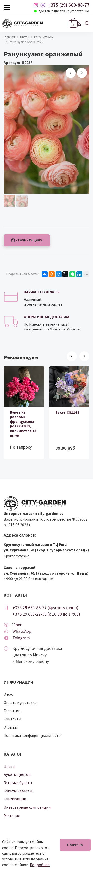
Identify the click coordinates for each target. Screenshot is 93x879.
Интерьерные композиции (27, 807)
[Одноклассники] (52, 274)
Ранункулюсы (44, 37)
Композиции (15, 799)
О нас (8, 694)
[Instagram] (37, 5)
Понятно (75, 844)
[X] (65, 274)
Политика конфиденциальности (32, 735)
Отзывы (11, 727)
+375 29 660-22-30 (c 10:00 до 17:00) (46, 614)
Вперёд (82, 73)
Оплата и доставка (20, 702)
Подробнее (40, 864)
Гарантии (12, 710)
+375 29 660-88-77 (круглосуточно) (45, 607)
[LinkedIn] (79, 274)
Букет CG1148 (67, 412)
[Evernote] (72, 274)
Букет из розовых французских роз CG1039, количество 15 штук (23, 424)
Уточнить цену (28, 240)
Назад (71, 73)
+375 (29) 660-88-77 (68, 5)
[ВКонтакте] (45, 274)
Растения (12, 815)
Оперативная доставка (46, 316)
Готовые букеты (18, 782)
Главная (9, 37)
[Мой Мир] (59, 274)
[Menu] (7, 7)
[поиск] (87, 23)
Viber (17, 625)
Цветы (24, 37)
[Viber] (42, 5)
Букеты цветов (17, 774)
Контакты (12, 719)
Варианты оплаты (42, 292)
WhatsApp (21, 631)
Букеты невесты (18, 791)
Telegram (21, 638)
